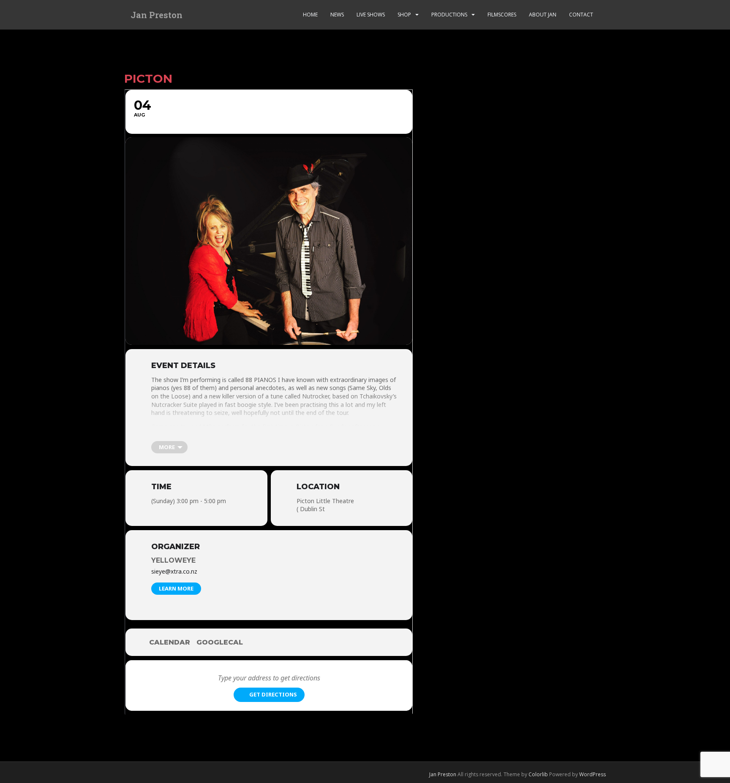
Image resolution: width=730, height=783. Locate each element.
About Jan (542, 14)
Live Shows (371, 14)
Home (310, 14)
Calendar (169, 642)
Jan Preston (156, 14)
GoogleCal (219, 642)
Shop (404, 14)
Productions (449, 14)
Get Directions (273, 694)
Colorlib (538, 774)
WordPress (592, 774)
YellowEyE (173, 560)
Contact (581, 14)
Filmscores (502, 14)
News (337, 14)
